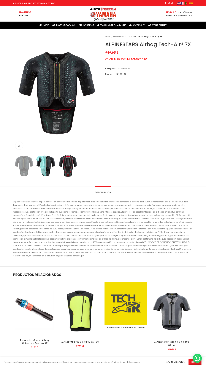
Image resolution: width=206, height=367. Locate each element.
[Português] (187, 3)
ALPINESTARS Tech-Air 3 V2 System (80, 341)
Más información (175, 362)
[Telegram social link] (125, 74)
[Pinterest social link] (121, 74)
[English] (179, 3)
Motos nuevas (119, 36)
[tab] (103, 190)
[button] (197, 358)
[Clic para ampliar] (19, 145)
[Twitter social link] (117, 74)
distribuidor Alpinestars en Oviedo (126, 327)
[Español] (191, 3)
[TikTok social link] (172, 3)
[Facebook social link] (165, 3)
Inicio (108, 36)
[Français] (183, 3)
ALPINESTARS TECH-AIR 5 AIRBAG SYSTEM (171, 343)
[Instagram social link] (169, 3)
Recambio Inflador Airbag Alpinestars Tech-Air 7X (34, 342)
